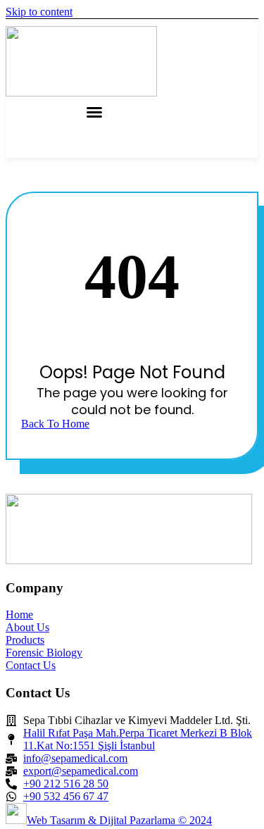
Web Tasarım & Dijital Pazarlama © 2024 (119, 820)
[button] (94, 112)
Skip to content (39, 12)
